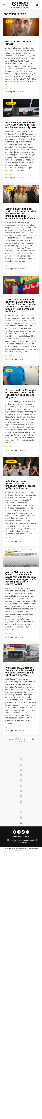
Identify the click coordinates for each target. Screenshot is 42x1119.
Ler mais (8, 88)
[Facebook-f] (14, 832)
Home (14, 836)
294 (34, 738)
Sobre (20, 836)
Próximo (21, 741)
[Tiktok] (23, 832)
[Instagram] (19, 832)
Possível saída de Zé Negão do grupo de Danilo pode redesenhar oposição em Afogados (20, 394)
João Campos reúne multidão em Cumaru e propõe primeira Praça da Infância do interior (20, 485)
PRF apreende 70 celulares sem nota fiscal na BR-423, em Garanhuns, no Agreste (20, 125)
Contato (27, 836)
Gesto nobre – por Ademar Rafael (20, 42)
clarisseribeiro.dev (21, 851)
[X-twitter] (27, 832)
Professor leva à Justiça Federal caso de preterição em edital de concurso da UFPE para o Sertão (20, 671)
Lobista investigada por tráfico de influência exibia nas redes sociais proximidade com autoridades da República (21, 213)
